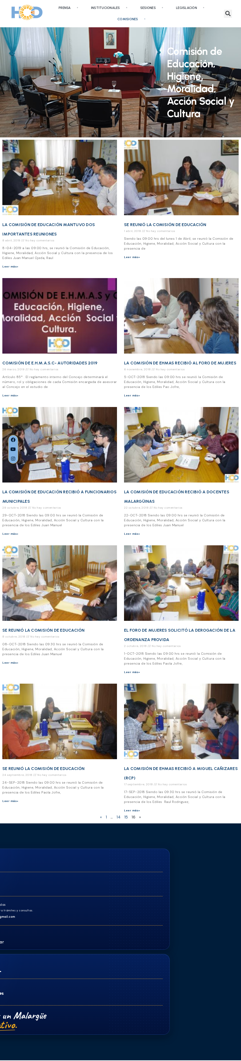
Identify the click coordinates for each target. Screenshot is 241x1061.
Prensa (65, 8)
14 (118, 817)
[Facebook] (13, 440)
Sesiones (148, 8)
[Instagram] (13, 458)
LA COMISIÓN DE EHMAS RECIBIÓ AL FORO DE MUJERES (180, 363)
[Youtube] (13, 449)
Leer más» (10, 266)
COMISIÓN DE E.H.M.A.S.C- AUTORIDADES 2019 (49, 363)
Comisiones (127, 19)
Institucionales (105, 8)
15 (126, 817)
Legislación (186, 8)
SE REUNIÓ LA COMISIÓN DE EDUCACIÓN (165, 224)
